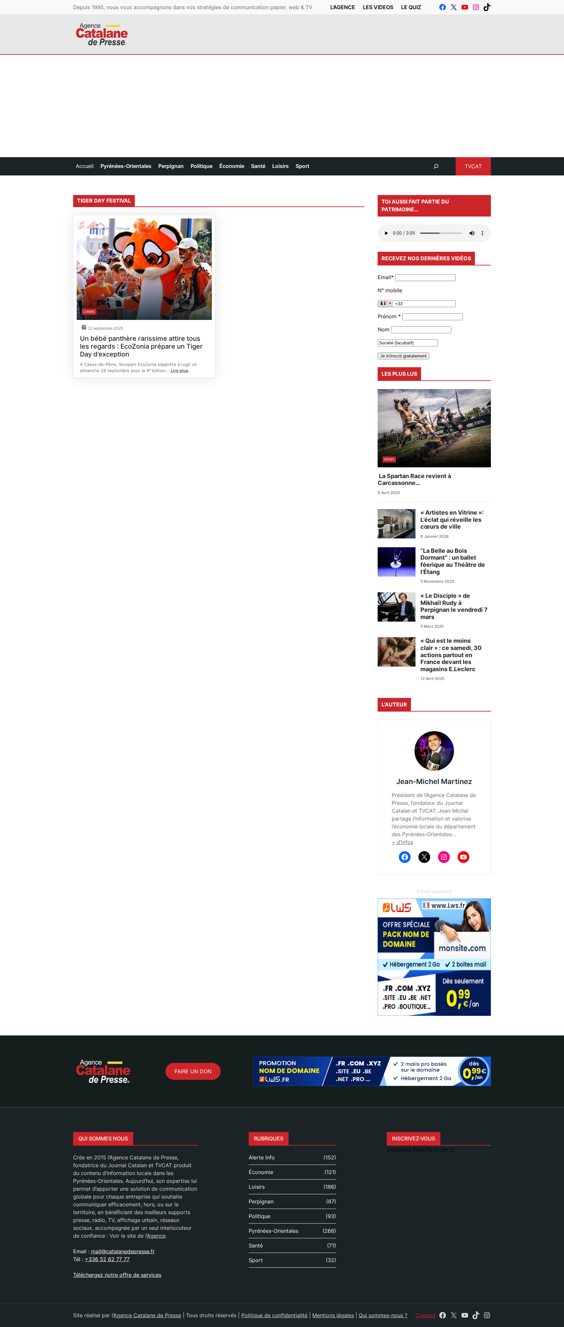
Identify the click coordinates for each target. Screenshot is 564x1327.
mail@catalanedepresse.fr (123, 1251)
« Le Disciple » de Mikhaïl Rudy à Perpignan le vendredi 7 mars (454, 606)
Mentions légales (333, 1315)
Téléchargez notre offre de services (117, 1275)
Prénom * (389, 316)
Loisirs (89, 311)
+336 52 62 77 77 (107, 1259)
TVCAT (473, 166)
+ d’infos (402, 842)
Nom (383, 329)
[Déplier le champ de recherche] (436, 166)
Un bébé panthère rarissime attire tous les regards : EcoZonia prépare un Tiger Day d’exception (141, 346)
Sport (389, 459)
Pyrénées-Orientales (273, 1231)
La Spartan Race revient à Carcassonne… (414, 480)
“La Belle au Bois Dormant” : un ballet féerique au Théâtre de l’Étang (452, 561)
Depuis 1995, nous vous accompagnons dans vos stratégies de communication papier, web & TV (192, 7)
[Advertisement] (282, 108)
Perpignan (261, 1201)
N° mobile (390, 290)
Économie (261, 1172)
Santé (256, 1245)
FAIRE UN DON (193, 1071)
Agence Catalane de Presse (147, 1315)
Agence (156, 1235)
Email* (386, 277)
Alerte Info (262, 1157)
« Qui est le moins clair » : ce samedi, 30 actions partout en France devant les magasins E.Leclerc (450, 654)
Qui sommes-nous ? (383, 1315)
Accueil (85, 166)
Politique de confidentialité (274, 1315)
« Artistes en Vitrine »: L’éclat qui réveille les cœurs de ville (452, 519)
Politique (259, 1216)
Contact (425, 1315)
